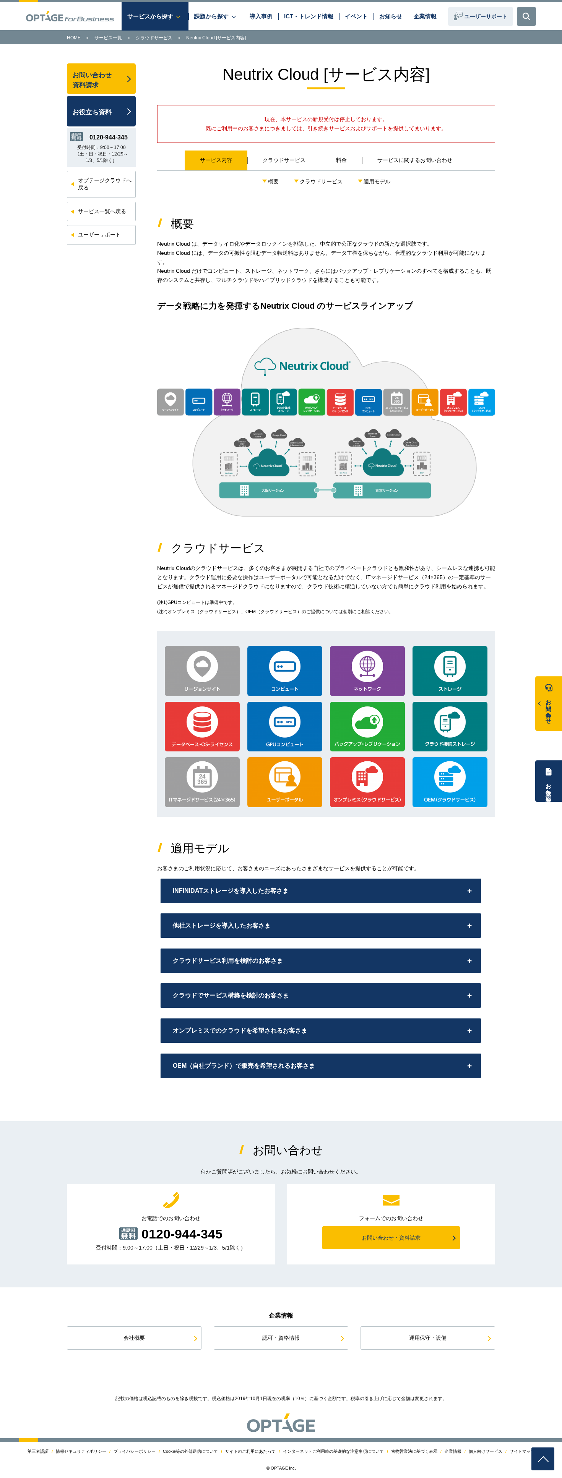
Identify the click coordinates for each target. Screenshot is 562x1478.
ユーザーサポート (486, 16)
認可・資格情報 (281, 1338)
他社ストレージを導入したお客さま (222, 925)
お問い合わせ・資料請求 (391, 1238)
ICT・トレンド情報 (308, 16)
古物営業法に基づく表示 (414, 1451)
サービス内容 (216, 160)
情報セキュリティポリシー (81, 1451)
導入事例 (261, 16)
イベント (356, 16)
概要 (273, 181)
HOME (74, 38)
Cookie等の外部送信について (190, 1451)
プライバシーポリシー (135, 1451)
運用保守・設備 (428, 1338)
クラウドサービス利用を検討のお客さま (228, 960)
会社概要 (134, 1338)
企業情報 (425, 16)
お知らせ (390, 16)
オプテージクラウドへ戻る (105, 184)
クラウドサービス (154, 38)
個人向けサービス (485, 1451)
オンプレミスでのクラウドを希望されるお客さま (240, 1030)
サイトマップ (522, 1451)
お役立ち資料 (549, 785)
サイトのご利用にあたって (250, 1451)
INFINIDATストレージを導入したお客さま (231, 890)
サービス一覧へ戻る (102, 211)
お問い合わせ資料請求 (92, 80)
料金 (341, 160)
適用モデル (377, 181)
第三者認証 (38, 1451)
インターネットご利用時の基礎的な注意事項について (333, 1451)
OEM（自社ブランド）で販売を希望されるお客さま (244, 1065)
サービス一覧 (108, 38)
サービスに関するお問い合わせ (414, 160)
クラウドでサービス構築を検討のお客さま (231, 995)
